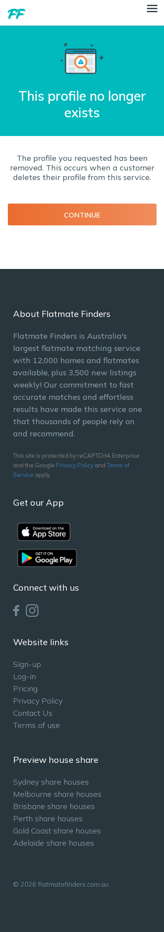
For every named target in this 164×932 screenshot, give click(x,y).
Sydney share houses (51, 782)
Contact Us (32, 713)
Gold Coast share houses (57, 831)
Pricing (25, 689)
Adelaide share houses (53, 843)
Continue (82, 215)
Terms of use (36, 725)
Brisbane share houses (54, 806)
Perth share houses (48, 818)
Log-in (24, 676)
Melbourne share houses (57, 794)
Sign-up (27, 664)
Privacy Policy (75, 465)
